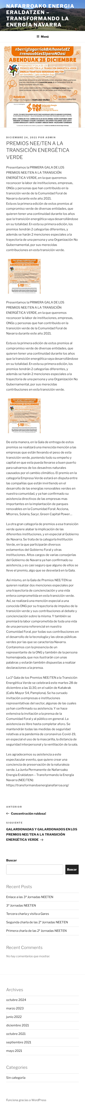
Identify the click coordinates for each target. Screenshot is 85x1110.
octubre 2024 (16, 1000)
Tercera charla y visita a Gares (27, 914)
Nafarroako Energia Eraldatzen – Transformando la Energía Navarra (40, 15)
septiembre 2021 (18, 1042)
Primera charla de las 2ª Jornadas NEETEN (36, 931)
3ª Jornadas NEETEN (21, 905)
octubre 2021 (16, 1034)
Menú (45, 36)
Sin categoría (15, 1078)
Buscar (11, 860)
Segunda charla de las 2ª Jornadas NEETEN (37, 922)
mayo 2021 (14, 1051)
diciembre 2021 (17, 1025)
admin (50, 137)
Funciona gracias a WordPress (26, 1100)
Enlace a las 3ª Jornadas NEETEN (29, 897)
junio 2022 (14, 1017)
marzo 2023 (15, 1008)
